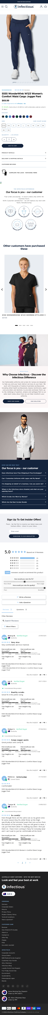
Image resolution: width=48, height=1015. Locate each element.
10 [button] (35, 82)
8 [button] (30, 82)
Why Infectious (7, 963)
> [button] (30, 862)
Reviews (4, 927)
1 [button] (13, 82)
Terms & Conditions (8, 917)
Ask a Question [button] (25, 602)
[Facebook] (8, 986)
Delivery (4, 904)
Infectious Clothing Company (16, 1012)
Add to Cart (12, 145)
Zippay (4, 940)
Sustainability (6, 976)
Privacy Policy (6, 912)
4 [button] (20, 82)
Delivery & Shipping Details (12, 158)
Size (3, 121)
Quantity (10, 135)
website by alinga (33, 1012)
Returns (4, 909)
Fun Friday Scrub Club (9, 970)
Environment (6, 973)
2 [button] (15, 82)
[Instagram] (17, 986)
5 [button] (22, 82)
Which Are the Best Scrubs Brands (14, 502)
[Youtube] (13, 986)
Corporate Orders (7, 907)
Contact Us (5, 935)
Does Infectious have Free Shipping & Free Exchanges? (22, 473)
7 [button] (27, 82)
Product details (8, 153)
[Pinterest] (22, 986)
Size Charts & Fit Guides (10, 930)
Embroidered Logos (8, 978)
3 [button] (18, 82)
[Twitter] (3, 986)
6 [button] (25, 82)
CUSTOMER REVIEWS (9, 164)
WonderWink (7, 90)
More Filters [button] (11, 626)
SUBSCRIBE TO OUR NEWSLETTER (24, 536)
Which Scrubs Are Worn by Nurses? (14, 496)
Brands (4, 981)
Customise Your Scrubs (9, 960)
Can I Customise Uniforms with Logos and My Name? (21, 478)
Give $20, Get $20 (8, 945)
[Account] (40, 6)
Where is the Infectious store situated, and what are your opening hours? (22, 490)
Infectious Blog (7, 965)
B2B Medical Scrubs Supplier (11, 958)
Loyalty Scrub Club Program (11, 968)
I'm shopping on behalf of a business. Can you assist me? (22, 484)
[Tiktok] (27, 986)
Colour (5, 112)
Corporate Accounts (8, 953)
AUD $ (9, 894)
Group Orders (6, 955)
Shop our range (13, 401)
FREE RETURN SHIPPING (24, 1)
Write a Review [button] (25, 597)
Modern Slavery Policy (9, 914)
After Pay (5, 937)
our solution (36, 401)
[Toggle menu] (2, 6)
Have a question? (7, 919)
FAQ (3, 942)
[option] (24, 2)
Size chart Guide (39, 121)
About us (5, 932)
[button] (41, 675)
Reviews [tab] (6, 610)
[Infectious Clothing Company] (24, 7)
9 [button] (32, 82)
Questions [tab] (20, 610)
